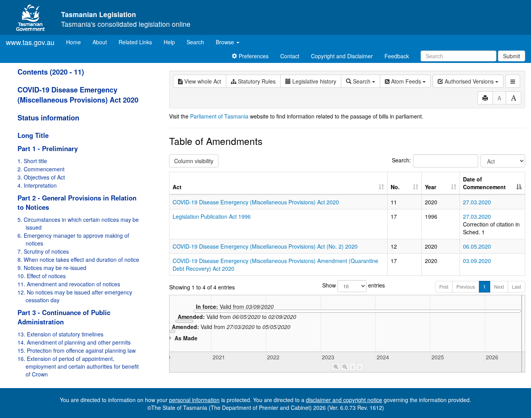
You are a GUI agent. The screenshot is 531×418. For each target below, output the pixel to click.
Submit (511, 56)
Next (499, 286)
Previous (465, 286)
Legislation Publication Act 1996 (212, 216)
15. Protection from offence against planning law (76, 350)
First (443, 286)
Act (177, 187)
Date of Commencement (484, 183)
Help (169, 42)
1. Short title (32, 161)
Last (516, 286)
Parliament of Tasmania (219, 116)
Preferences (253, 56)
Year (430, 187)
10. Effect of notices (41, 276)
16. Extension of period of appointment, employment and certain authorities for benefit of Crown (78, 366)
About (100, 42)
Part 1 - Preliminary (47, 148)
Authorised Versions (469, 81)
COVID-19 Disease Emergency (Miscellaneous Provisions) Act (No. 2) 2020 (265, 246)
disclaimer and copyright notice (344, 400)
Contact (289, 56)
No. (395, 187)
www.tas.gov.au (30, 42)
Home (76, 42)
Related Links (135, 42)
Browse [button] (226, 42)
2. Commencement (41, 169)
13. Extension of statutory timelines (60, 334)
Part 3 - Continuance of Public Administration (63, 317)
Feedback (396, 56)
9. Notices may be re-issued (51, 268)
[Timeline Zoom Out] (344, 366)
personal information (194, 400)
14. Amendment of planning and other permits (74, 342)
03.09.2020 (477, 261)
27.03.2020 (477, 202)
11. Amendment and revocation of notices (68, 284)
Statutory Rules (256, 81)
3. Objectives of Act (41, 177)
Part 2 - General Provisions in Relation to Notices (76, 202)
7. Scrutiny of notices (43, 251)
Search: (401, 160)
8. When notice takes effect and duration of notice (78, 259)
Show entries (347, 285)
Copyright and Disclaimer (342, 56)
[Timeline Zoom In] (336, 366)
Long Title (33, 135)
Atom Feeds (406, 81)
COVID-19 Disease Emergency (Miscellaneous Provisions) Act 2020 (77, 95)
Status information (48, 118)
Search (195, 42)
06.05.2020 (477, 246)
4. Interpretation (37, 185)
